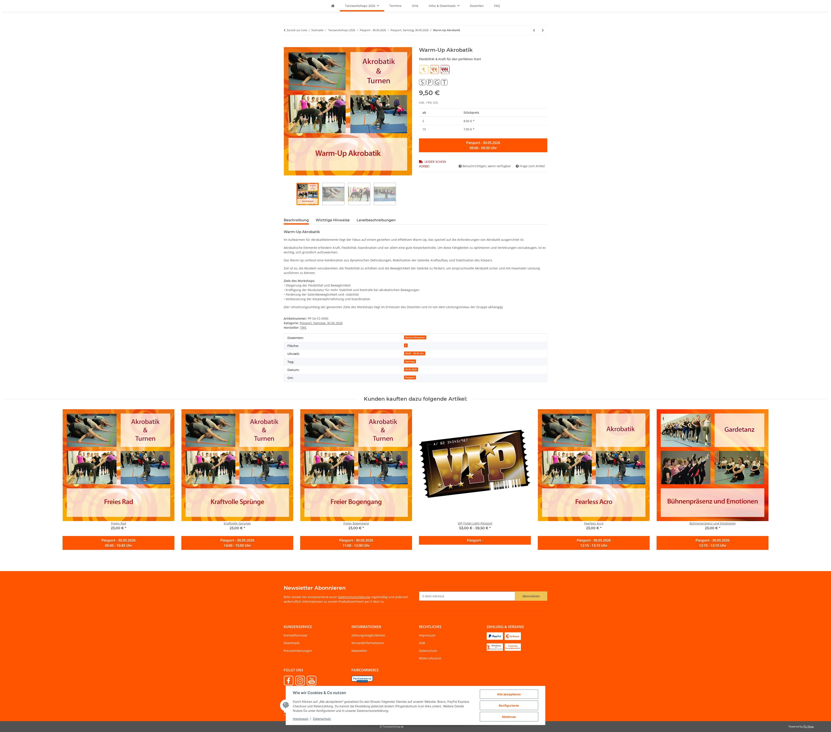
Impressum (300, 719)
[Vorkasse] (513, 636)
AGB (422, 643)
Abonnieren (531, 596)
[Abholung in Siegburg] (495, 647)
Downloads (292, 643)
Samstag (410, 361)
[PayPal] (495, 636)
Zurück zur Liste (297, 30)
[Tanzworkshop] (333, 5)
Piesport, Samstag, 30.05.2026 (321, 323)
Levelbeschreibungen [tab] (376, 220)
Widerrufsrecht (430, 658)
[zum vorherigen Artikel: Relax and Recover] (534, 30)
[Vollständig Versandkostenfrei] (513, 647)
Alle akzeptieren (509, 694)
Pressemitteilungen (298, 651)
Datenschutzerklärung (354, 597)
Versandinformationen (367, 643)
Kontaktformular (296, 635)
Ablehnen (509, 717)
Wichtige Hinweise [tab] (333, 220)
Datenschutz (322, 719)
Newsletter (359, 651)
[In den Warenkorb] (287, 44)
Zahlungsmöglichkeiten (368, 635)
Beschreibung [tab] (296, 220)
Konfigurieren (509, 705)
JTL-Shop (808, 726)
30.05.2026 (411, 369)
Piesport (410, 377)
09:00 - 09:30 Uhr (414, 353)
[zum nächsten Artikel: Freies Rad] (542, 30)
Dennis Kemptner (415, 337)
